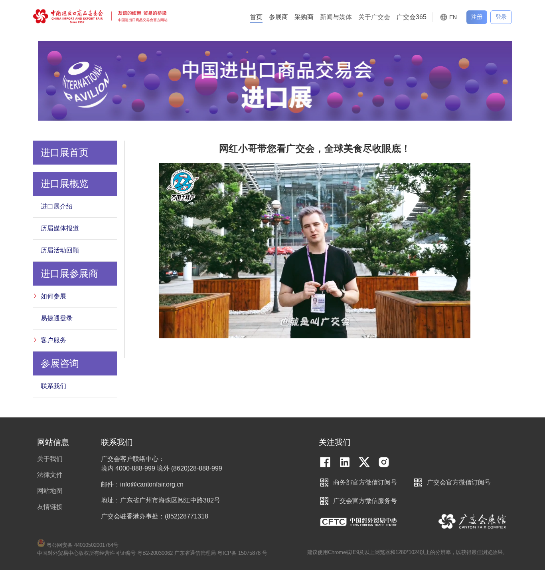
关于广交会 (374, 17)
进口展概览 (65, 183)
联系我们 (53, 386)
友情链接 (50, 506)
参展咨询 (60, 363)
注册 (476, 17)
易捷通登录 (57, 318)
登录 (501, 17)
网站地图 (50, 490)
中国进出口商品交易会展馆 (472, 521)
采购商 (304, 17)
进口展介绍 (57, 206)
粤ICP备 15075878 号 (242, 553)
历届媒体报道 (60, 228)
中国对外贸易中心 (358, 521)
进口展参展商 (69, 273)
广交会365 (412, 17)
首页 (256, 17)
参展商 (278, 17)
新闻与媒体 (336, 17)
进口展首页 (65, 152)
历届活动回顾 (60, 250)
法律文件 (50, 474)
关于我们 (50, 458)
